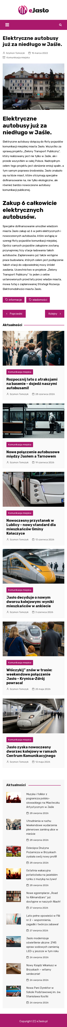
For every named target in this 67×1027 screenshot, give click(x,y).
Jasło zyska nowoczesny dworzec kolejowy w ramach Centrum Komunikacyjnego (31, 751)
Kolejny (53, 314)
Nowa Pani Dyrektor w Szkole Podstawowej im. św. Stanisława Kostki (43, 992)
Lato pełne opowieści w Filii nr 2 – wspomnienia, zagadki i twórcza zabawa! (43, 920)
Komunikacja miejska (18, 57)
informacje (15, 300)
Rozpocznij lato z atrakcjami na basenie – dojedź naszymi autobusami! (32, 383)
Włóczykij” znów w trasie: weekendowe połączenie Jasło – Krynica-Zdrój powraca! (29, 676)
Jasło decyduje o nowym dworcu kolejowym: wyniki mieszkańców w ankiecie (30, 601)
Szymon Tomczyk (15, 53)
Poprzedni (16, 314)
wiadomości (40, 300)
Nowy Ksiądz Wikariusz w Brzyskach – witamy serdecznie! (41, 969)
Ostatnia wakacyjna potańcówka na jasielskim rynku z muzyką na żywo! (42, 875)
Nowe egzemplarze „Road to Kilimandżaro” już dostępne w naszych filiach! (43, 897)
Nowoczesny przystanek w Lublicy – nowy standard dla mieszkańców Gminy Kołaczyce (31, 526)
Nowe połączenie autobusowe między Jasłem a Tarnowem (32, 454)
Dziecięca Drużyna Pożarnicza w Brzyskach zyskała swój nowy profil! (41, 852)
